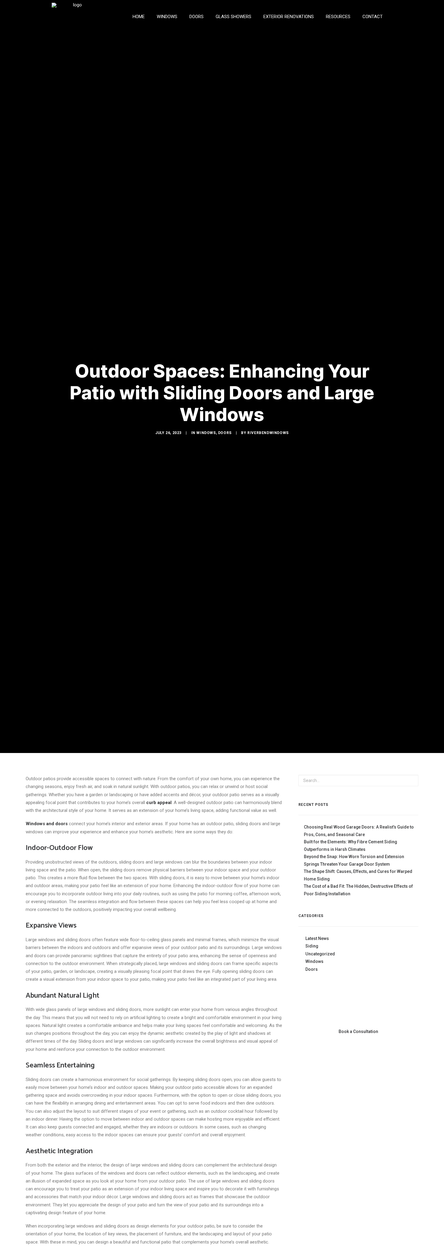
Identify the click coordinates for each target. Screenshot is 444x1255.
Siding (311, 946)
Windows (206, 433)
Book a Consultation (358, 1031)
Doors (225, 433)
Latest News (317, 938)
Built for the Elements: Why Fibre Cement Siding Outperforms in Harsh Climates (350, 845)
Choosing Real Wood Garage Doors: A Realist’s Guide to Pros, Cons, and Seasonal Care (359, 831)
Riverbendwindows (268, 433)
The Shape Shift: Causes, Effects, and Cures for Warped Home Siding (358, 875)
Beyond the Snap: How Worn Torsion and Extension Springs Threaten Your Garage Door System (354, 860)
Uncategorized (320, 953)
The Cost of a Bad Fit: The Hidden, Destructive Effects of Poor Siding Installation (358, 890)
